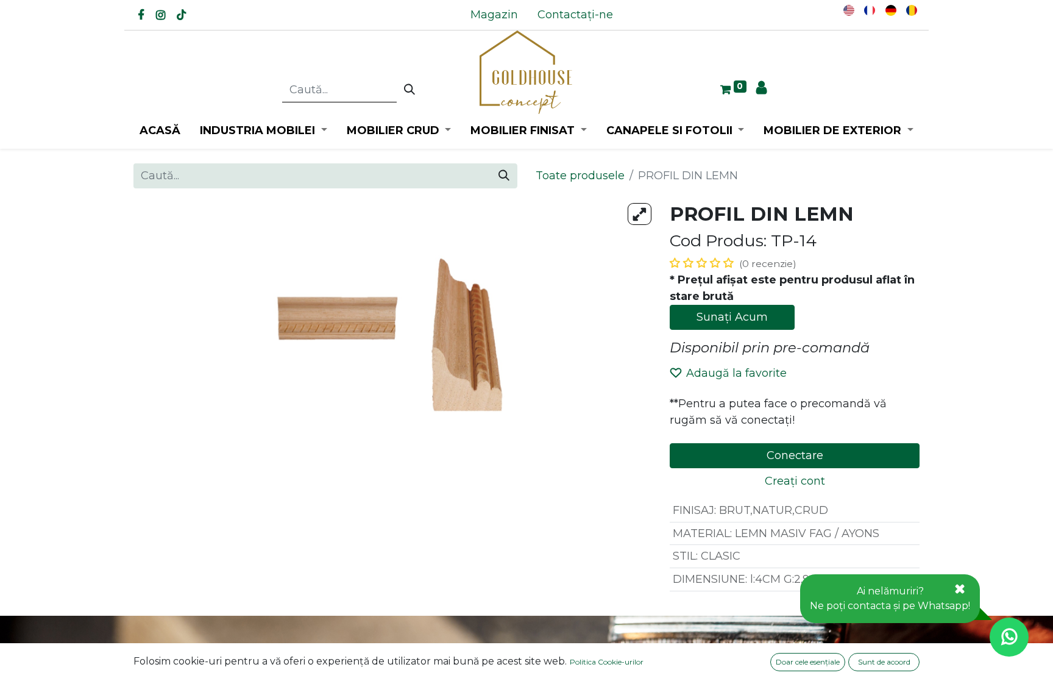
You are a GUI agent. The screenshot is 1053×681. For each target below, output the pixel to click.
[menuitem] (494, 15)
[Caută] (409, 90)
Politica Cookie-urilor (607, 661)
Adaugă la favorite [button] (736, 373)
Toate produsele (580, 175)
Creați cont (795, 481)
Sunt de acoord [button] (884, 661)
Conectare (795, 455)
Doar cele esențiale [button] (808, 661)
